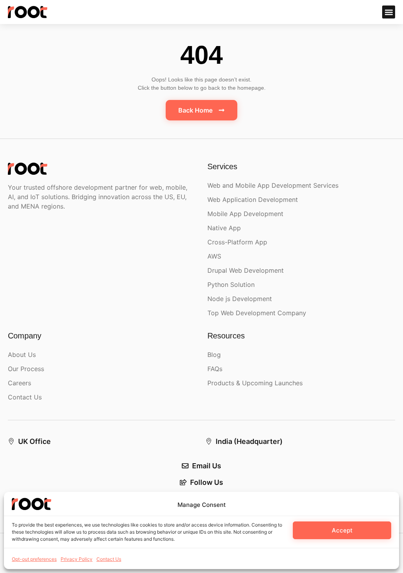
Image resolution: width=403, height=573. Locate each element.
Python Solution (231, 284)
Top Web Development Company (256, 313)
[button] (388, 12)
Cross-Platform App (237, 242)
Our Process (26, 369)
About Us (22, 355)
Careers (19, 383)
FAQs (214, 369)
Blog (214, 355)
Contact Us (108, 559)
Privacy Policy (76, 559)
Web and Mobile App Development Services (272, 185)
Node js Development (239, 299)
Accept (342, 530)
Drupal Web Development (245, 270)
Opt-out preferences (34, 559)
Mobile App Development (245, 214)
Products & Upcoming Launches (255, 383)
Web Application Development (252, 199)
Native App (224, 228)
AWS (214, 256)
